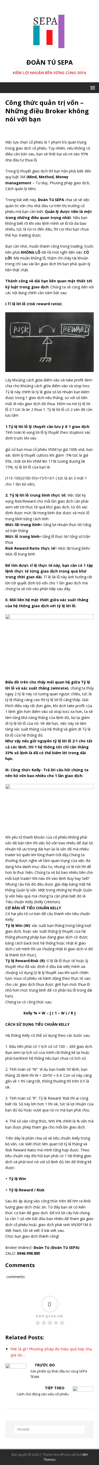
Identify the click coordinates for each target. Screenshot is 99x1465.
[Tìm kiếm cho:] (49, 1429)
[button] (92, 87)
